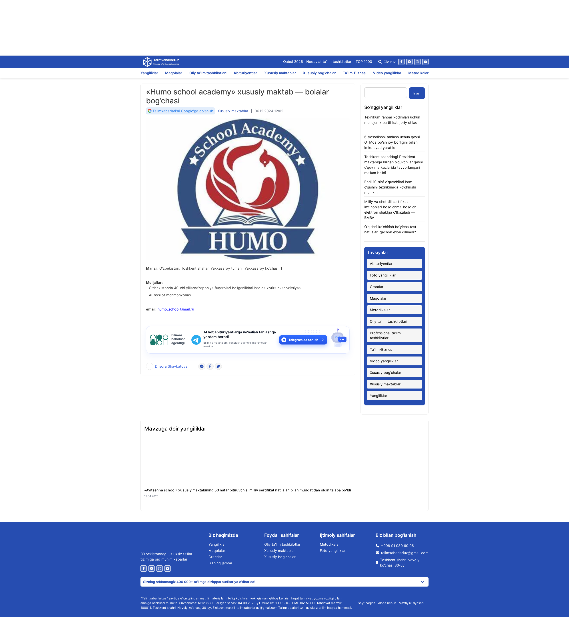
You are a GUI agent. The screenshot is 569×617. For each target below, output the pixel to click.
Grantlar (376, 286)
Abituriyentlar (245, 73)
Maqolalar (173, 73)
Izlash (417, 93)
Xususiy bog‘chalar (319, 73)
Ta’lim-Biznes (354, 73)
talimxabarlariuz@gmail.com (405, 553)
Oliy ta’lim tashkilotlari (207, 73)
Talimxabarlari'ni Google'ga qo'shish (182, 111)
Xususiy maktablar (280, 73)
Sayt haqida (366, 603)
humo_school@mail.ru (176, 309)
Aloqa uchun (387, 603)
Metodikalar (418, 73)
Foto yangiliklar (383, 275)
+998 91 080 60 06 (397, 545)
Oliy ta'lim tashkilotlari (388, 321)
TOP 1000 (364, 61)
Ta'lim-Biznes (381, 349)
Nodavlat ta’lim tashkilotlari (329, 61)
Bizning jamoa (220, 563)
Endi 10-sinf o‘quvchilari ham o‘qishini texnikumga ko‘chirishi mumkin (390, 187)
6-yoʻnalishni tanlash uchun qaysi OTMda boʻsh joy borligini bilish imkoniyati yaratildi (392, 142)
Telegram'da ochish (303, 340)
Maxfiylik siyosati (411, 603)
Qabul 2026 (293, 61)
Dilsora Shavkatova (171, 366)
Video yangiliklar (387, 73)
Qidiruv (390, 62)
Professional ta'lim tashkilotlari (385, 335)
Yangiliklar (149, 73)
